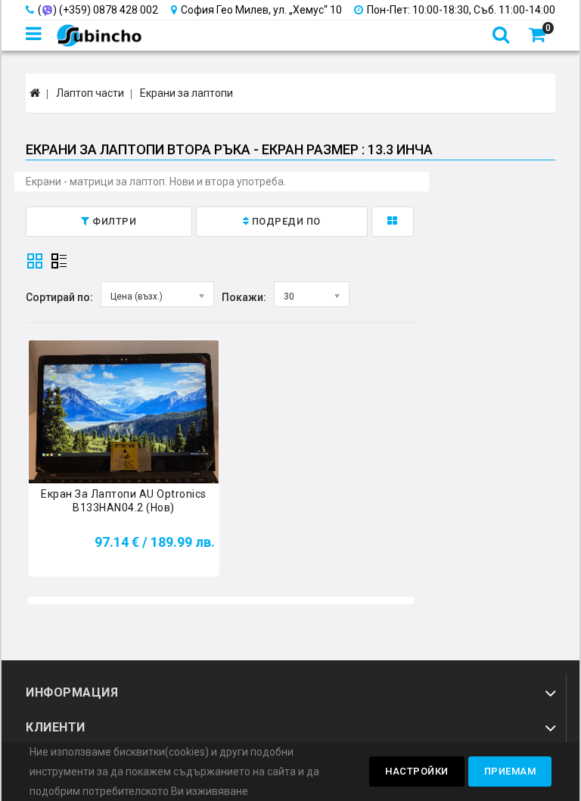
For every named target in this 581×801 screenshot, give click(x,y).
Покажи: (244, 297)
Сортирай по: (59, 297)
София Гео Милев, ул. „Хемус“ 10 (261, 10)
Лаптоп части (90, 93)
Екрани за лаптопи (186, 93)
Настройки (417, 771)
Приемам (510, 771)
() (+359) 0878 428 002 (98, 10)
